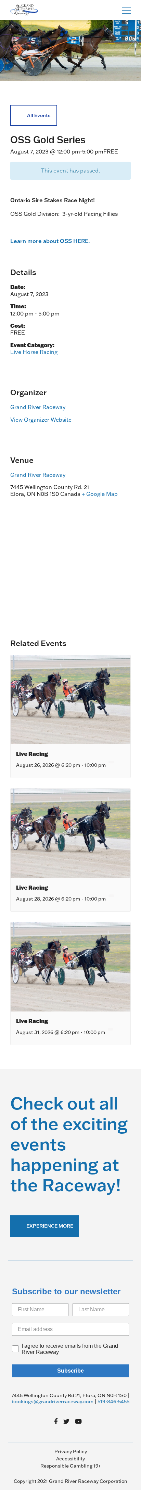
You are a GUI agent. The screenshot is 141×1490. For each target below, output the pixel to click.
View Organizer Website (41, 419)
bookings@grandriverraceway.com (52, 1401)
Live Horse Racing (33, 352)
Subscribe (70, 1371)
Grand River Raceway (37, 407)
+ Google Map (100, 493)
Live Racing (32, 753)
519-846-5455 (113, 1401)
